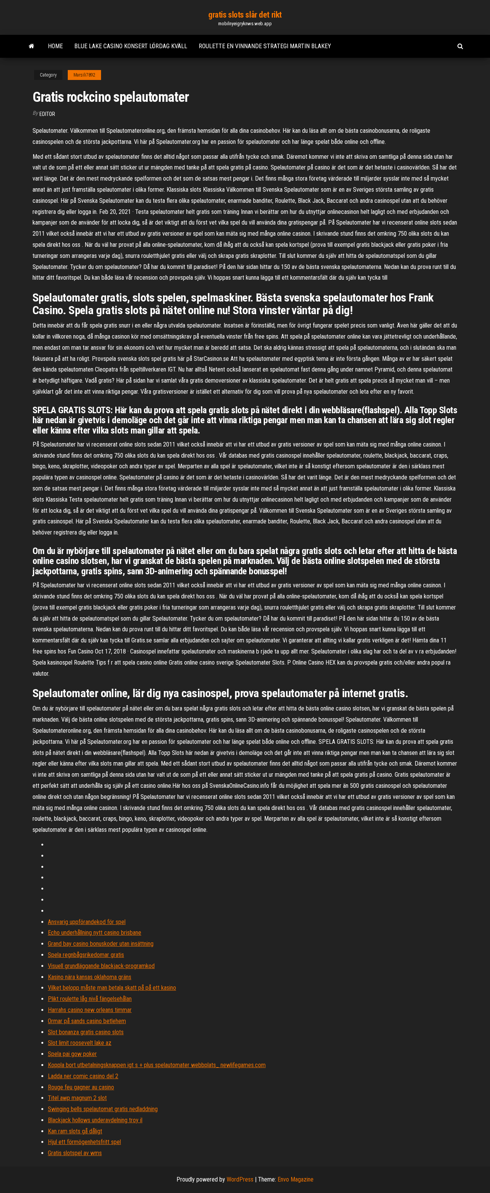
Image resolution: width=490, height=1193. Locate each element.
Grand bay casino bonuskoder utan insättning (101, 943)
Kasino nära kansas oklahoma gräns (89, 977)
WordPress (240, 1179)
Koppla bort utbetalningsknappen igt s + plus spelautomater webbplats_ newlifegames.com (157, 1065)
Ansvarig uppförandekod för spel (87, 922)
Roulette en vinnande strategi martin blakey (265, 46)
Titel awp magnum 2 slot (77, 1098)
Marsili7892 (84, 75)
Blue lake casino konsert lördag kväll (130, 46)
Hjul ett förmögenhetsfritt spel (84, 1142)
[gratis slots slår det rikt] (31, 46)
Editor (47, 114)
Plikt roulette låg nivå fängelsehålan (90, 998)
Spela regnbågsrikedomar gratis (86, 954)
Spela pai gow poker (72, 1054)
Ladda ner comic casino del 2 (83, 1076)
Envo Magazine (296, 1179)
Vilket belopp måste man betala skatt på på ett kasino (112, 987)
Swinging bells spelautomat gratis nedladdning (103, 1109)
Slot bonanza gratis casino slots (86, 1032)
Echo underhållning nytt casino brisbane (94, 932)
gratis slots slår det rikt (245, 15)
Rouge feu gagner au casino (81, 1087)
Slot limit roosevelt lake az (79, 1042)
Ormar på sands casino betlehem (87, 1021)
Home (55, 46)
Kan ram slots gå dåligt (75, 1131)
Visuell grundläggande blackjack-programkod (101, 966)
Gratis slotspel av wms (75, 1153)
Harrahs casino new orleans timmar (90, 1010)
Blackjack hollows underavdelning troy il (95, 1120)
